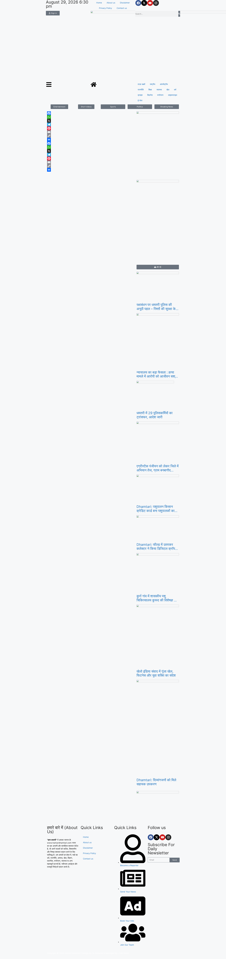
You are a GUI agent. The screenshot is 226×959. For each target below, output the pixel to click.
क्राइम (140, 95)
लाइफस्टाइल (172, 95)
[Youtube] (150, 3)
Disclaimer (125, 3)
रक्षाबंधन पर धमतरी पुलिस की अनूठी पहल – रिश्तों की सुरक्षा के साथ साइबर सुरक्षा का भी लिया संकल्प (156, 307)
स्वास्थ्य (159, 89)
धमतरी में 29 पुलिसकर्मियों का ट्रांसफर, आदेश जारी (155, 415)
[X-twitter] (144, 3)
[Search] (179, 14)
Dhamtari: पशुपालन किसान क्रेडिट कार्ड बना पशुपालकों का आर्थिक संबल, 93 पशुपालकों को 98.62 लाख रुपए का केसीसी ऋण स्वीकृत (158, 509)
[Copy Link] (90, 136)
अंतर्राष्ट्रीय (164, 84)
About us (111, 3)
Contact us (122, 8)
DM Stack (124, 953)
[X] (90, 121)
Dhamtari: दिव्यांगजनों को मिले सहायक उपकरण (156, 782)
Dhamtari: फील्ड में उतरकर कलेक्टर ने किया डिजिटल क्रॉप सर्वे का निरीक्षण (156, 547)
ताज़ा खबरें (141, 84)
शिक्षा (150, 89)
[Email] (90, 132)
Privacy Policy (105, 8)
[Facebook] (138, 3)
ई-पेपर (140, 100)
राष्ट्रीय (152, 84)
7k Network (97, 953)
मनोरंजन (160, 95)
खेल (167, 89)
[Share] (90, 140)
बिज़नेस (150, 95)
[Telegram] (90, 124)
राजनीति (141, 89)
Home (99, 3)
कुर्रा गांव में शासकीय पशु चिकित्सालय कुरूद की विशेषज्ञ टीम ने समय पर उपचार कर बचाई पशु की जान (157, 598)
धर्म (175, 89)
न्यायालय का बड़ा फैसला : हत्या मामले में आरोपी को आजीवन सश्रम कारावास (157, 374)
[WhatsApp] (90, 117)
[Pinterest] (90, 128)
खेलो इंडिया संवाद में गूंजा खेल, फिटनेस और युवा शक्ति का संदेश (156, 673)
